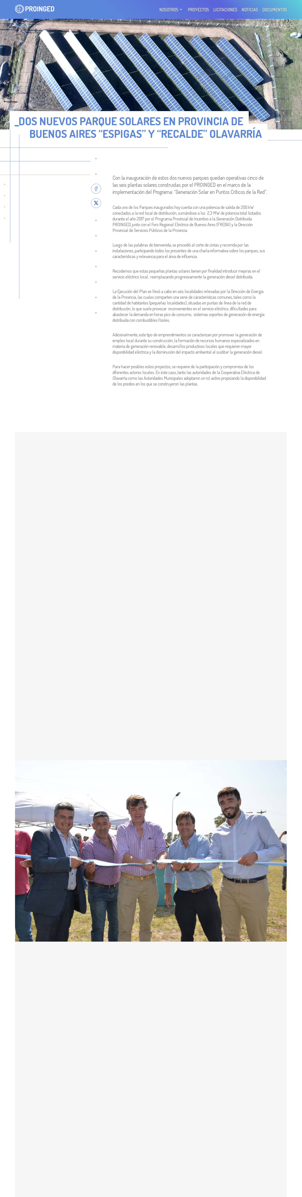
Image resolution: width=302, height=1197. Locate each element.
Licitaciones (225, 9)
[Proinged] (34, 9)
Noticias (250, 9)
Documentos (274, 9)
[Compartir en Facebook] (96, 189)
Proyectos (198, 9)
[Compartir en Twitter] (96, 203)
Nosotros (168, 9)
